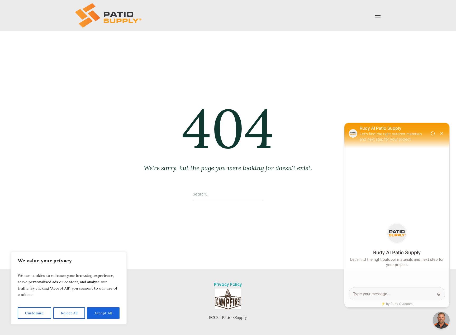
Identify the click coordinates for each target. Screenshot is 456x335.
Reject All (69, 313)
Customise (34, 313)
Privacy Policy (228, 284)
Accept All (103, 313)
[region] (69, 288)
